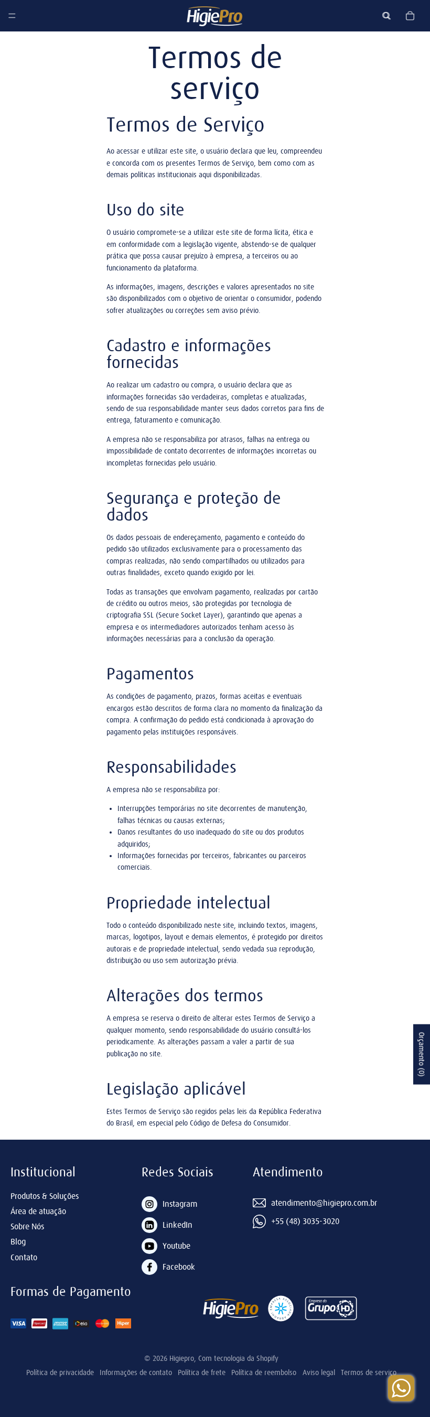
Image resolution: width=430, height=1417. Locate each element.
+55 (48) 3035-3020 (305, 1221)
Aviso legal (319, 1372)
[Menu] (12, 16)
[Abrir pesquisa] (387, 15)
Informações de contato (136, 1372)
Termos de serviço (368, 1372)
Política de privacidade (60, 1372)
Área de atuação (38, 1211)
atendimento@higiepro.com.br (324, 1202)
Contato (23, 1257)
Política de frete (201, 1372)
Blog (18, 1241)
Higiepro (181, 1358)
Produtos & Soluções (44, 1195)
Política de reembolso (263, 1372)
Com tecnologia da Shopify (238, 1358)
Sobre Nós (27, 1226)
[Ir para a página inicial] (214, 15)
